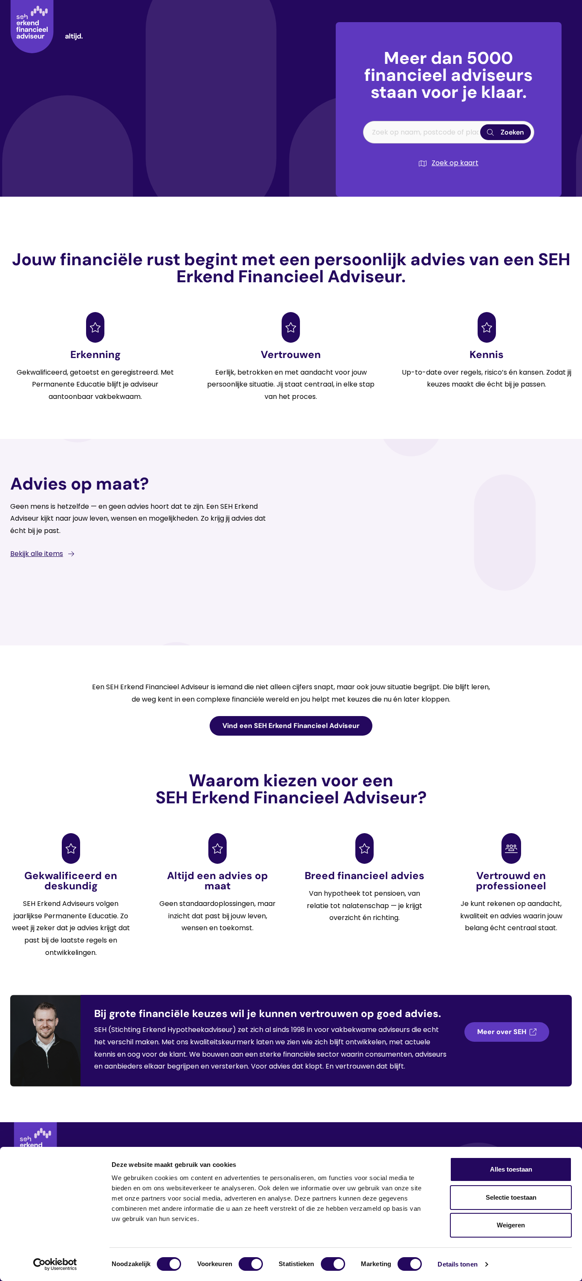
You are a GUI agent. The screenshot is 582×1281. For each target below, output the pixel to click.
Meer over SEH (501, 1031)
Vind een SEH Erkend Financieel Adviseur (291, 725)
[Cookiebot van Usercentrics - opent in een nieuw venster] (55, 1264)
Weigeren (511, 1225)
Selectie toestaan (511, 1197)
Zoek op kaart (455, 163)
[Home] (46, 26)
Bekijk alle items (36, 554)
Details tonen (457, 1264)
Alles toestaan (511, 1169)
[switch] (251, 1264)
